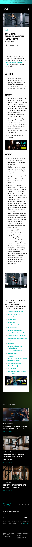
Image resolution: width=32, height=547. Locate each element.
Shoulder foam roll (14, 314)
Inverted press (12, 319)
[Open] (28, 9)
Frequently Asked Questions (8, 533)
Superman (11, 343)
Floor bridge (11, 322)
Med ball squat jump (14, 366)
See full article (7, 432)
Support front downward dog (17, 333)
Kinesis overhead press (15, 351)
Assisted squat (12, 368)
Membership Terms (22, 533)
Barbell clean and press (15, 325)
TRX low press (12, 353)
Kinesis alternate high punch (17, 335)
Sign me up (25, 518)
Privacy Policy (21, 531)
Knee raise (11, 341)
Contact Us (6, 537)
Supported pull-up (13, 356)
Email (4, 517)
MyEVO (5, 531)
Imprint (19, 535)
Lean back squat (13, 317)
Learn (7, 30)
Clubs (4, 539)
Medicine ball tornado (15, 330)
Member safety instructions (21, 538)
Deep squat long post (14, 363)
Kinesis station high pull (15, 311)
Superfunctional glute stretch (17, 338)
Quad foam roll (12, 327)
